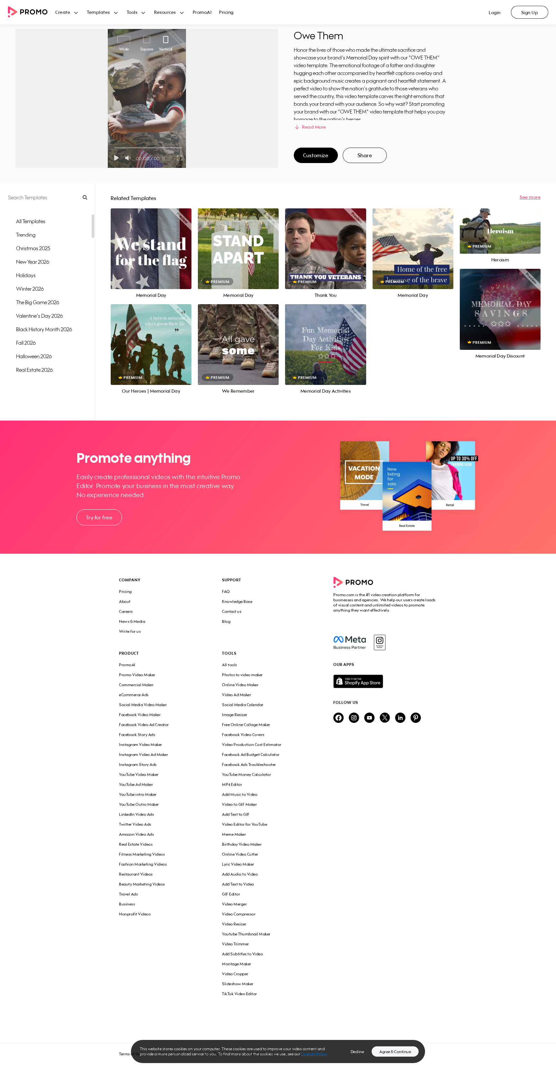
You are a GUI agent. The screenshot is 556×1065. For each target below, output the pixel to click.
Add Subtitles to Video (242, 953)
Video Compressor (238, 914)
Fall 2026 (26, 343)
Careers (126, 611)
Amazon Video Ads (136, 834)
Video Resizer (234, 924)
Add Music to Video (239, 794)
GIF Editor (231, 894)
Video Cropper (235, 973)
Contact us (231, 611)
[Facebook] (349, 642)
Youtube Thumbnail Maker (246, 934)
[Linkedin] (400, 718)
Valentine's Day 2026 (39, 316)
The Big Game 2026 (37, 302)
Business (127, 904)
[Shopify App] (385, 681)
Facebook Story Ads (137, 734)
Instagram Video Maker (140, 744)
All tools (229, 664)
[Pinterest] (416, 718)
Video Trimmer (235, 944)
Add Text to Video (238, 884)
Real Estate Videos (136, 844)
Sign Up (529, 12)
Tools (132, 12)
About (125, 601)
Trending (25, 235)
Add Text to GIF (236, 814)
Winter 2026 (30, 289)
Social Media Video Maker (143, 704)
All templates (30, 221)
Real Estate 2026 (34, 370)
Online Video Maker (240, 684)
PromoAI (202, 12)
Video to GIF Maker (239, 804)
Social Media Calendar (243, 704)
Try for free (99, 517)
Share (364, 155)
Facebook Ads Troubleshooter (249, 764)
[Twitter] (385, 718)
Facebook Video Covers (243, 734)
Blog (226, 621)
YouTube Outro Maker (139, 804)
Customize (315, 155)
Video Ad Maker (236, 694)
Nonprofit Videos (135, 914)
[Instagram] (379, 642)
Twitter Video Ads (135, 824)
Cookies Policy (314, 1053)
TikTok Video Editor (239, 993)
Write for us (130, 631)
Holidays (26, 275)
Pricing (226, 12)
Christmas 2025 (33, 248)
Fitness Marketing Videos (142, 854)
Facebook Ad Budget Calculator (251, 754)
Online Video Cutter (240, 854)
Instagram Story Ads (138, 764)
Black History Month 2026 (44, 329)
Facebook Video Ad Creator (144, 724)
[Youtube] (369, 718)
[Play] (116, 158)
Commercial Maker (136, 684)
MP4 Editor (232, 784)
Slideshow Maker (238, 983)
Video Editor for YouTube (244, 824)
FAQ (226, 591)
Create (62, 12)
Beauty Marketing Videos (142, 884)
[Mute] (129, 157)
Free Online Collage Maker (246, 724)
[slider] (114, 148)
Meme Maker (234, 834)
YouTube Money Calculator (246, 774)
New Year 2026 (32, 262)
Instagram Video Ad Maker (143, 754)
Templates (98, 12)
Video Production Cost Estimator (252, 744)
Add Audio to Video (240, 874)
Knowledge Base (237, 601)
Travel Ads (128, 894)
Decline (357, 1051)
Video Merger (234, 904)
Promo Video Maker (137, 674)
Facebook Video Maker (140, 714)
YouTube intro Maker (138, 794)
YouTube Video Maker (139, 774)
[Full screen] (180, 157)
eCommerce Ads (134, 694)
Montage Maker (236, 963)
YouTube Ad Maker (136, 784)
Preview (151, 241)
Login (495, 12)
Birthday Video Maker (242, 844)
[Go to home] (31, 12)
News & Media (132, 621)
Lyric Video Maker (238, 864)
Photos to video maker (242, 674)
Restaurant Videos (136, 874)
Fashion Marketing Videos (143, 864)
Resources (165, 12)
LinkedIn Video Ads (136, 814)
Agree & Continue (395, 1051)
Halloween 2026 (34, 356)
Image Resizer (234, 714)
